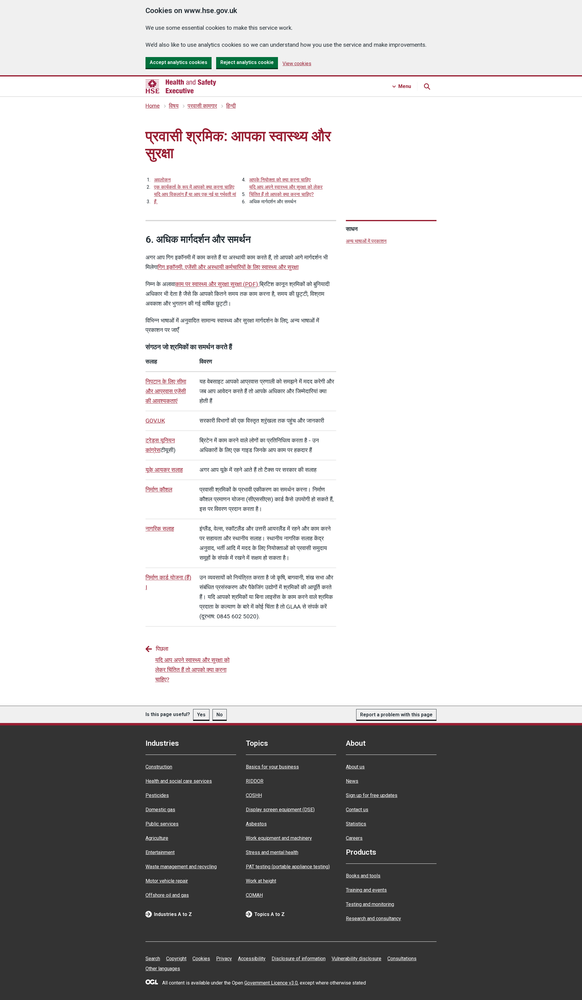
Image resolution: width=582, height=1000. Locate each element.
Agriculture (157, 838)
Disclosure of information (299, 958)
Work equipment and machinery (279, 838)
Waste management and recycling (181, 867)
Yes (201, 715)
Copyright (176, 958)
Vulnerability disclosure (356, 958)
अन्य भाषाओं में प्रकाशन (366, 241)
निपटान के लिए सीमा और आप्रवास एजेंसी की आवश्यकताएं (166, 391)
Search (153, 958)
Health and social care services (179, 781)
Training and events (366, 890)
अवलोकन (162, 180)
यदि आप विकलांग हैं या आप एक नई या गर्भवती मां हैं (195, 197)
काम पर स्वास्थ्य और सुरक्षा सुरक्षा (216, 284)
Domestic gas (160, 809)
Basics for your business (272, 767)
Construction (159, 767)
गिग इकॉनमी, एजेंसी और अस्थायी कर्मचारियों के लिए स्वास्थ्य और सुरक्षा (228, 267)
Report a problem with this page (396, 715)
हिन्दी (231, 106)
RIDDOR (254, 781)
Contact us (357, 809)
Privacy (224, 958)
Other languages (163, 968)
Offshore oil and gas (167, 895)
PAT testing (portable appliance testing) (288, 867)
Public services (162, 824)
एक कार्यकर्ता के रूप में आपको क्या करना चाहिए (194, 187)
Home (153, 106)
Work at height (261, 881)
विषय (174, 106)
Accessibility (252, 958)
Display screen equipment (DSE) (280, 809)
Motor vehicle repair (167, 881)
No (219, 715)
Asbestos (256, 824)
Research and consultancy (373, 918)
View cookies (297, 63)
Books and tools (363, 876)
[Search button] (426, 86)
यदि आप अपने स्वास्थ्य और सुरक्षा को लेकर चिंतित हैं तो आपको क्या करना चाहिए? (286, 190)
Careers (354, 838)
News (352, 781)
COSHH (254, 795)
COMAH (254, 895)
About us (355, 767)
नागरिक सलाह (160, 528)
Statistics (356, 824)
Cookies (201, 958)
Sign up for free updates (371, 795)
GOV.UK (155, 420)
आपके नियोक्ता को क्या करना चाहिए (280, 180)
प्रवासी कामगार (202, 106)
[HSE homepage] (181, 86)
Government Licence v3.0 (271, 983)
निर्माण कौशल (159, 489)
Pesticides (157, 795)
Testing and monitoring (370, 904)
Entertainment (160, 852)
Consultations (401, 958)
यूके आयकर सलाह (164, 469)
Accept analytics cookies (178, 62)
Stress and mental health (272, 852)
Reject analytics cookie (247, 62)
